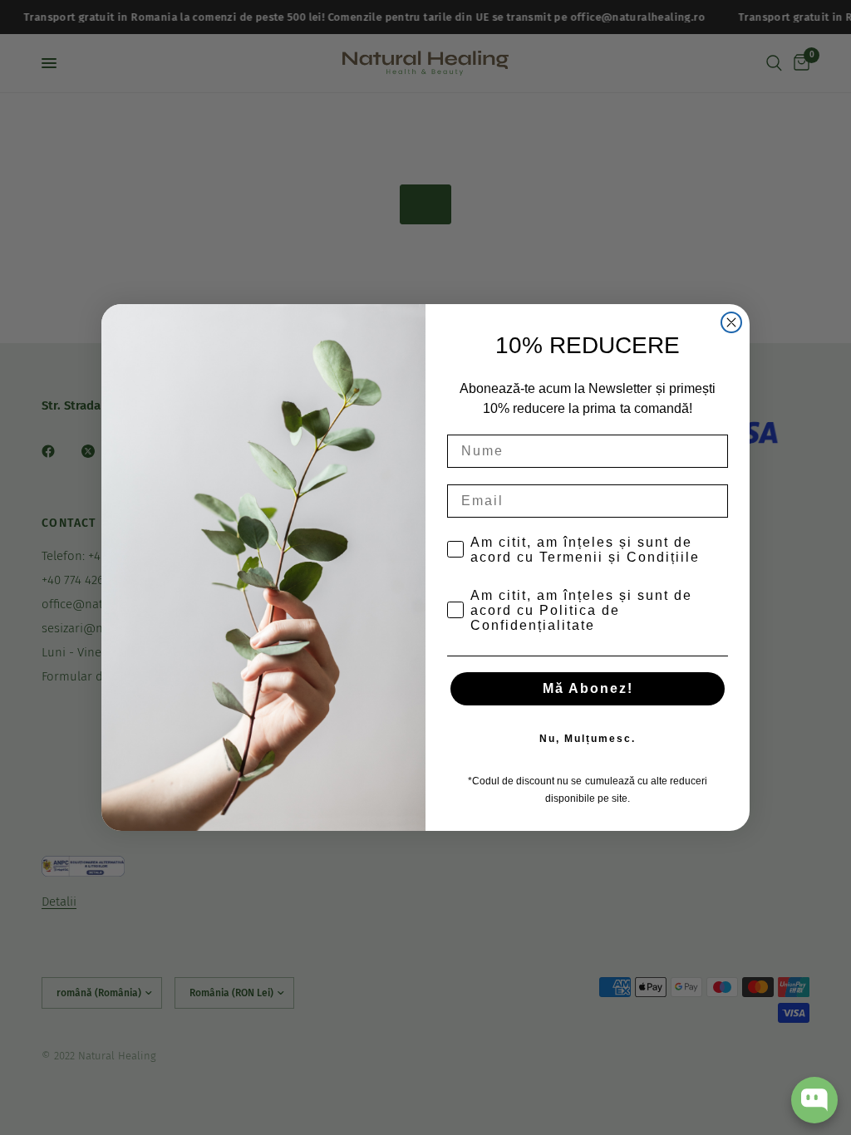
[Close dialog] (731, 322)
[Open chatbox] (814, 1100)
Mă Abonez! (588, 688)
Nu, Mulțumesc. (587, 738)
